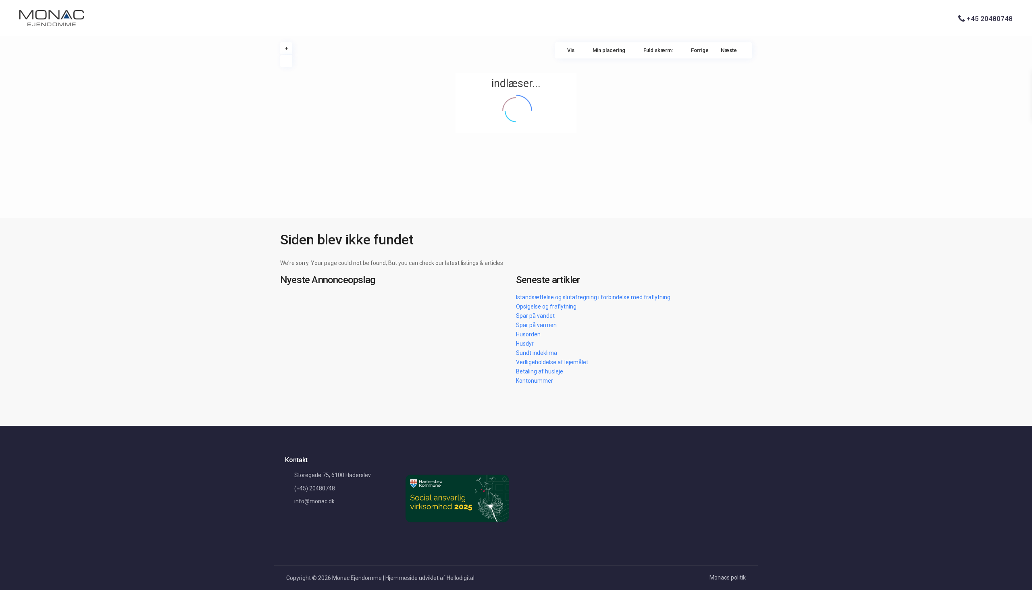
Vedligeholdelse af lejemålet (552, 362)
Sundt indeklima (536, 353)
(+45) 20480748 (314, 488)
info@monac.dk (314, 501)
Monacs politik (728, 577)
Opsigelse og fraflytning (546, 306)
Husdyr (525, 343)
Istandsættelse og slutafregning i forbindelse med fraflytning (593, 297)
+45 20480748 (990, 19)
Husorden (528, 334)
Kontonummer (534, 380)
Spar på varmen (536, 325)
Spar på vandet (535, 316)
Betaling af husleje (539, 371)
